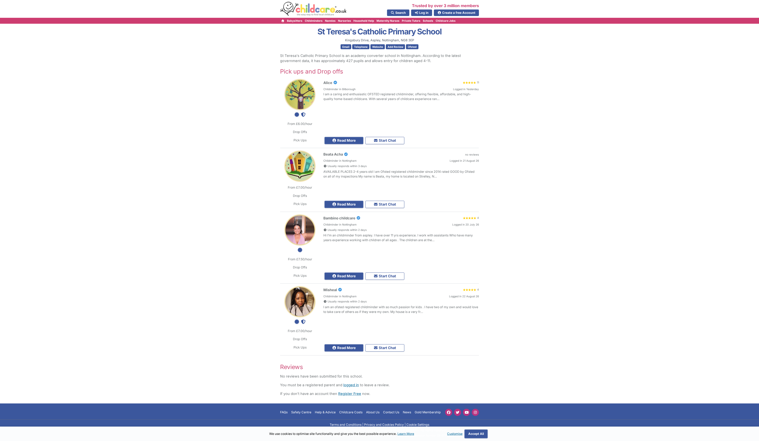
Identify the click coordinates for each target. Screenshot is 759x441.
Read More (346, 140)
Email (345, 46)
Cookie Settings (417, 424)
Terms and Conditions (346, 424)
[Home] (283, 21)
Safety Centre (301, 412)
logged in (351, 385)
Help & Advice (325, 412)
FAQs (284, 412)
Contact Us (391, 412)
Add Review (395, 46)
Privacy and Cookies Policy (384, 424)
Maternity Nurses (388, 20)
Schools (428, 20)
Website (377, 46)
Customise (455, 434)
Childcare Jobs (446, 20)
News (407, 412)
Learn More (405, 434)
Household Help (363, 20)
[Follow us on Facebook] (448, 412)
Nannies (330, 20)
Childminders (314, 20)
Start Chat (387, 140)
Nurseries (344, 20)
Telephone (361, 46)
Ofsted (412, 46)
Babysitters (294, 20)
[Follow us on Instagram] (475, 412)
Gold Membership (428, 412)
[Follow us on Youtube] (466, 412)
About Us (373, 412)
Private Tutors (411, 20)
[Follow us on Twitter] (457, 412)
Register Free (349, 394)
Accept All (476, 434)
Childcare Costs (351, 412)
